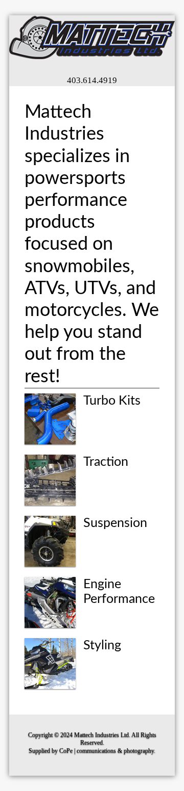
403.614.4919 (92, 80)
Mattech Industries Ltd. (102, 735)
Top (172, 777)
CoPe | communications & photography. (107, 750)
